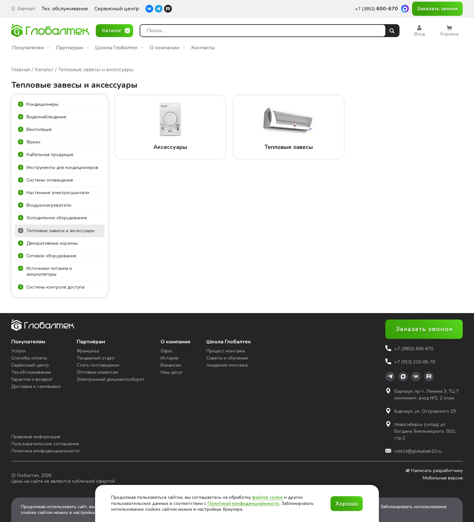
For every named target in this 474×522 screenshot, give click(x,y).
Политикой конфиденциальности (243, 503)
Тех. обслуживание (65, 8)
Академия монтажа (227, 365)
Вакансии (171, 365)
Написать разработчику (437, 471)
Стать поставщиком (98, 365)
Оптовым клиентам (97, 372)
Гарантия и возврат (32, 379)
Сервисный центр (116, 8)
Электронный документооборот (110, 379)
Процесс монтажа (225, 351)
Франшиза (88, 351)
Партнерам (69, 47)
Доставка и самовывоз (36, 386)
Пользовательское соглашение (45, 444)
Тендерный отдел (95, 358)
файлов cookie (267, 497)
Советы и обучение (227, 358)
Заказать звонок (437, 8)
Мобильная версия (443, 478)
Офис (167, 351)
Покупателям (28, 47)
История (169, 358)
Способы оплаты (29, 358)
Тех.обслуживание (31, 372)
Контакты (203, 47)
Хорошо (346, 503)
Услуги (18, 351)
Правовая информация (35, 437)
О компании (164, 47)
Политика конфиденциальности (45, 451)
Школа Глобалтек (116, 47)
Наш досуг (172, 372)
